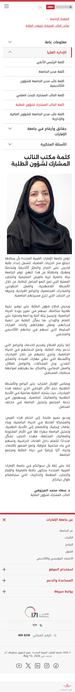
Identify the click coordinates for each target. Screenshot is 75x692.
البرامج (69, 545)
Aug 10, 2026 (31, 656)
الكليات (69, 538)
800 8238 (24, 635)
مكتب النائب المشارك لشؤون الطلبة (47, 25)
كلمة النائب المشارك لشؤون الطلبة (40, 105)
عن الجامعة (66, 531)
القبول (69, 552)
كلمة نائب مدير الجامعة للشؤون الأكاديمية (42, 83)
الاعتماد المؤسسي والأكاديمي (55, 559)
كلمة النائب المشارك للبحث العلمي (40, 95)
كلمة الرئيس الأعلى (50, 62)
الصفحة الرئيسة (59, 18)
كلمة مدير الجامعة (51, 72)
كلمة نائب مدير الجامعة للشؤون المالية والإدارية (37, 116)
